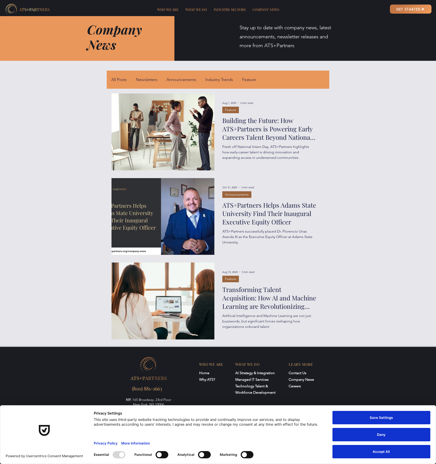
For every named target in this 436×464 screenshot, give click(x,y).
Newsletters (146, 79)
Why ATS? (207, 379)
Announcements (181, 79)
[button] (168, 9)
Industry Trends (219, 79)
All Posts (119, 79)
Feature (249, 79)
